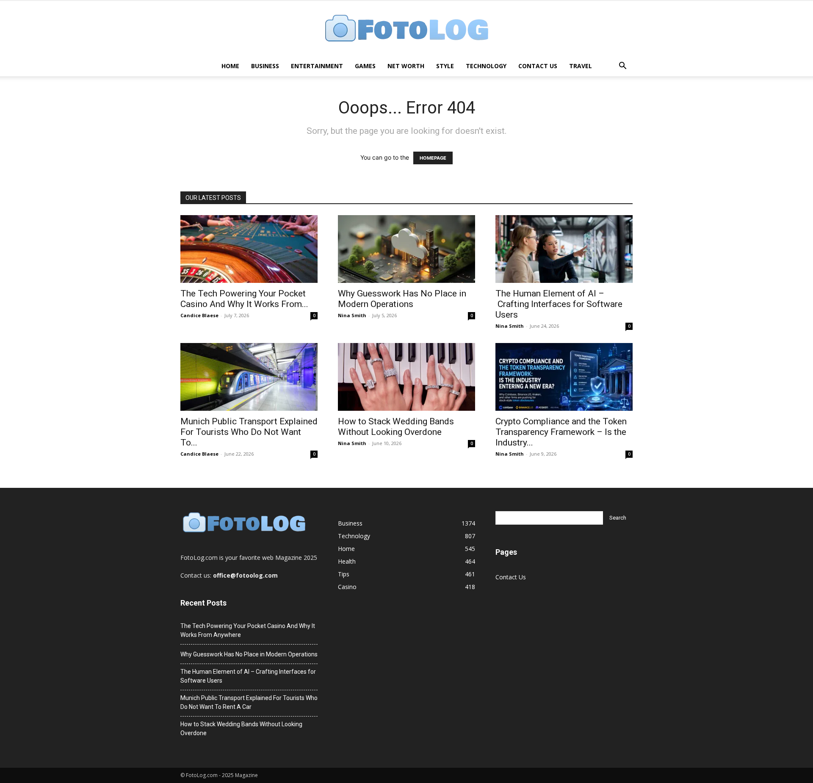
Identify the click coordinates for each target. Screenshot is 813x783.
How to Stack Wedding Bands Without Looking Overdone (396, 426)
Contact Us (537, 66)
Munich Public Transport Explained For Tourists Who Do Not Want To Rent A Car (249, 702)
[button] (622, 67)
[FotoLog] (406, 29)
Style (445, 66)
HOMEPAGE (433, 158)
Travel (580, 66)
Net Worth (405, 66)
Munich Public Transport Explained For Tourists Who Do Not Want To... (249, 432)
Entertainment (317, 66)
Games (365, 66)
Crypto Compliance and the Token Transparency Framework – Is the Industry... (561, 432)
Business (265, 66)
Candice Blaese (199, 315)
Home (230, 66)
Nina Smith (352, 315)
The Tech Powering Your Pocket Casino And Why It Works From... (244, 298)
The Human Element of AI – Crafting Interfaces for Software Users (558, 304)
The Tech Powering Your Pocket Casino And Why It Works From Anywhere (247, 630)
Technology (486, 66)
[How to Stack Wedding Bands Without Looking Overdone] (406, 377)
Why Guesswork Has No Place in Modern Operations (402, 298)
